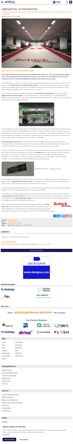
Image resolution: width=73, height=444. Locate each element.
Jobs (3, 347)
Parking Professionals (9, 375)
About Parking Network (9, 372)
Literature (18, 353)
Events (4, 358)
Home (4, 342)
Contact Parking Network (10, 394)
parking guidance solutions (33, 312)
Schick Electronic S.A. (14, 221)
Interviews (18, 345)
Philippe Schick (12, 220)
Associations (6, 356)
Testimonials (6, 381)
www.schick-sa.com (14, 223)
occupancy (61, 313)
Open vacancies (7, 397)
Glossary (5, 383)
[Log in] (70, 2)
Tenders (4, 350)
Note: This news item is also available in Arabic (18, 70)
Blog (16, 350)
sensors (10, 313)
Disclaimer (5, 405)
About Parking (6, 370)
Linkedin (4, 421)
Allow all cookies (9, 439)
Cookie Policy (6, 410)
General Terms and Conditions (12, 402)
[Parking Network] (10, 1)
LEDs (55, 313)
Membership (6, 378)
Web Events (19, 355)
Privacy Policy (6, 408)
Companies (6, 353)
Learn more (6, 434)
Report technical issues (10, 400)
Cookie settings (23, 439)
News (4, 345)
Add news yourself (36, 250)
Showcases (19, 342)
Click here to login (45, 244)
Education (18, 347)
